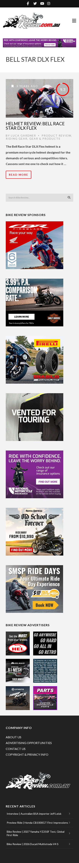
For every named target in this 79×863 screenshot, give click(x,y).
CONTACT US (16, 749)
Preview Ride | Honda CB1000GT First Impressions (37, 822)
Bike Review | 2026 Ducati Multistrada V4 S (32, 844)
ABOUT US (13, 737)
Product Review (56, 135)
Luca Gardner (23, 135)
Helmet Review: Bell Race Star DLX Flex (35, 126)
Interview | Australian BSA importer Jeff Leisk (34, 813)
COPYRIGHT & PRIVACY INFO (27, 754)
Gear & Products (44, 138)
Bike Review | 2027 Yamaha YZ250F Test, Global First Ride (35, 833)
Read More (18, 174)
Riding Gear (16, 138)
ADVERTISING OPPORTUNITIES (29, 743)
